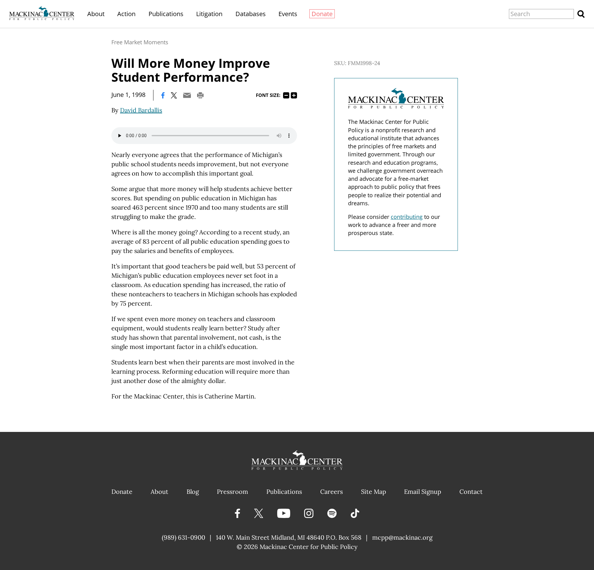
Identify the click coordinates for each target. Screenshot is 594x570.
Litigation (209, 14)
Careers (331, 491)
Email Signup (422, 491)
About (96, 14)
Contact (471, 491)
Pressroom (232, 491)
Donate (322, 14)
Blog (193, 491)
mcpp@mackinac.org (402, 537)
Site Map (373, 491)
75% (286, 95)
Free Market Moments (139, 42)
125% (294, 95)
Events (287, 14)
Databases (250, 14)
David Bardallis (141, 110)
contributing (407, 216)
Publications (165, 14)
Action (126, 14)
